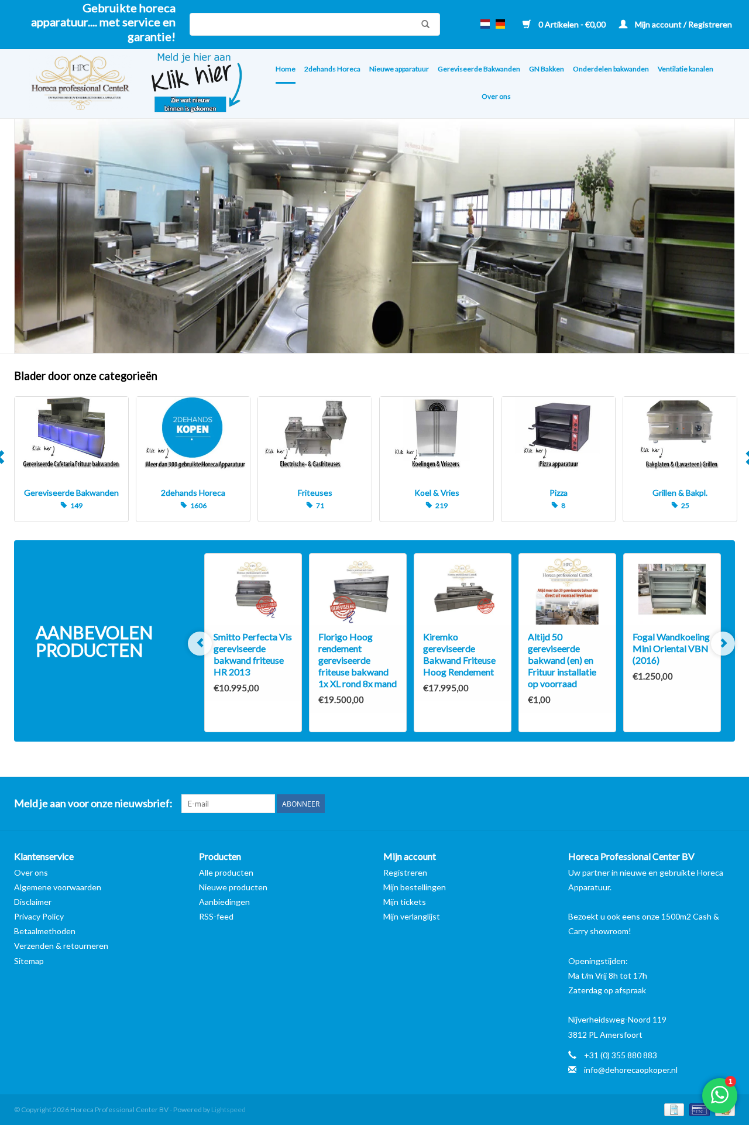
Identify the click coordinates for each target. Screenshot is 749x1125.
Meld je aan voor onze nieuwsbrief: (93, 803)
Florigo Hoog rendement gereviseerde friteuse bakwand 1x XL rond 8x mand (357, 660)
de (500, 24)
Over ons (496, 96)
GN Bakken (546, 68)
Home (286, 68)
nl (485, 24)
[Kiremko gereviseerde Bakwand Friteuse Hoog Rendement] (462, 589)
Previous (200, 644)
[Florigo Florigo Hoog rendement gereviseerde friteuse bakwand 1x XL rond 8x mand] (358, 589)
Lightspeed (228, 1109)
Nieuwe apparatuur (399, 68)
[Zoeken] (422, 24)
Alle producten (226, 872)
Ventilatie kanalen (685, 68)
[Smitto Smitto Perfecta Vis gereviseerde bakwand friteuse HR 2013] (253, 589)
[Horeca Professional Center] (73, 84)
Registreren (405, 872)
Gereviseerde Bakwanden (479, 68)
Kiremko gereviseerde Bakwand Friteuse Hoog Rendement (459, 654)
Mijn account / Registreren (682, 24)
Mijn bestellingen (414, 887)
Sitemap (29, 961)
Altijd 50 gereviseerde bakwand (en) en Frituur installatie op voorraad (562, 660)
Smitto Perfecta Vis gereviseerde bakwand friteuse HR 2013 (253, 654)
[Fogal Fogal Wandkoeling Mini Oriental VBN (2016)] (672, 589)
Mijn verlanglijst (411, 916)
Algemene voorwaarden (57, 887)
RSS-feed (216, 916)
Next (723, 644)
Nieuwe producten (233, 887)
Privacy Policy (39, 916)
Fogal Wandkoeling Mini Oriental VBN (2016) (671, 648)
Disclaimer (32, 902)
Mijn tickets (404, 902)
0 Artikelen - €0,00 (572, 24)
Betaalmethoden (44, 931)
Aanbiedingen (224, 902)
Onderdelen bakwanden (611, 68)
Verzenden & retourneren (61, 946)
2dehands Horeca (332, 68)
